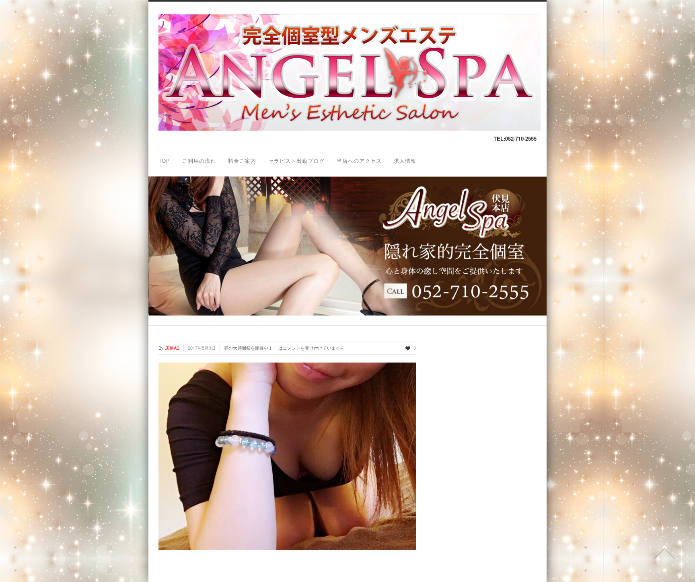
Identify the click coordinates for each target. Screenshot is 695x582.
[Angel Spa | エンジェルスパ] (349, 128)
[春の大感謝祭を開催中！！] (287, 456)
